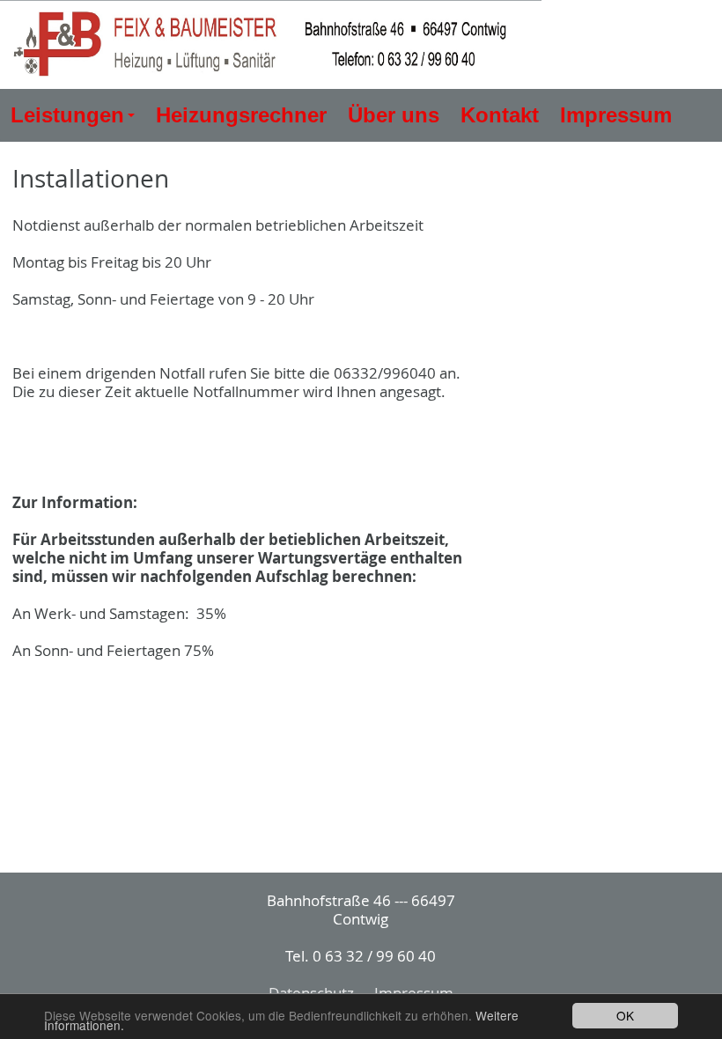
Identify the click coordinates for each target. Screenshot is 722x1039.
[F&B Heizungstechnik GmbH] (270, 45)
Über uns (393, 115)
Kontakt (499, 115)
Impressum (616, 115)
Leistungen (75, 121)
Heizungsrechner (241, 115)
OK (625, 1015)
